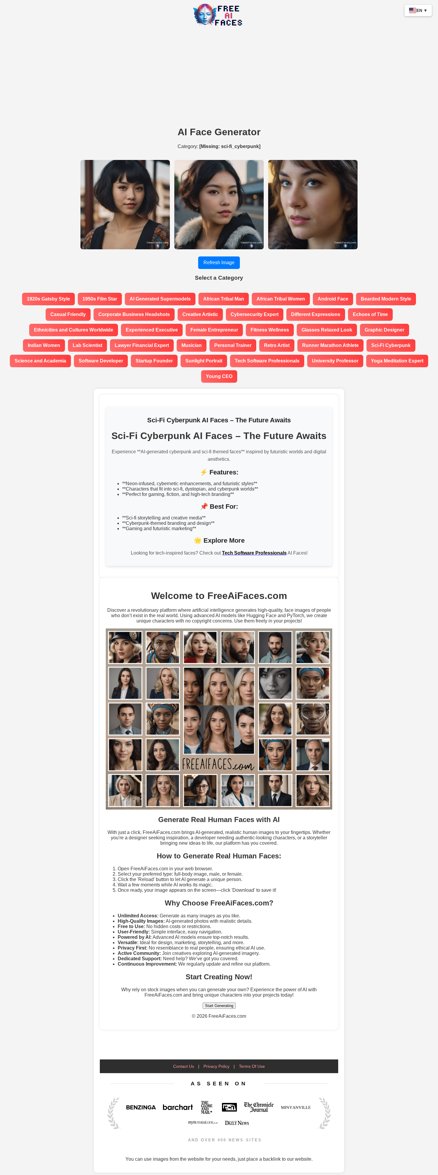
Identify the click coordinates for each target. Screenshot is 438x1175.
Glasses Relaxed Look (327, 329)
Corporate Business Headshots (134, 314)
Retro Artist (277, 345)
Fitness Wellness (270, 329)
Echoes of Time (370, 314)
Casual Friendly (68, 314)
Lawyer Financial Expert (142, 345)
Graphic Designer (384, 329)
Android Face (333, 298)
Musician (191, 345)
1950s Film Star (100, 298)
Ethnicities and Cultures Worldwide (73, 329)
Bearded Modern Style (386, 298)
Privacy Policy (216, 1066)
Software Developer (101, 360)
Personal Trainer (232, 345)
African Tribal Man (223, 298)
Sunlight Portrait (203, 360)
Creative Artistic (200, 314)
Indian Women (44, 345)
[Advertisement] (219, 78)
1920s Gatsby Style (48, 298)
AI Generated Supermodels (160, 298)
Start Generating (219, 1005)
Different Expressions (315, 314)
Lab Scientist (87, 345)
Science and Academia (40, 360)
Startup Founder (154, 360)
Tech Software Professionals (267, 360)
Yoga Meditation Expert (397, 360)
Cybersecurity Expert (255, 314)
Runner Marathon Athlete (330, 345)
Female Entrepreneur (214, 329)
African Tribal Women (281, 298)
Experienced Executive (152, 329)
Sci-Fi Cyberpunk (391, 345)
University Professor (335, 360)
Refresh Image (219, 262)
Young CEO (219, 376)
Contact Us (183, 1066)
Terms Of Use (252, 1066)
